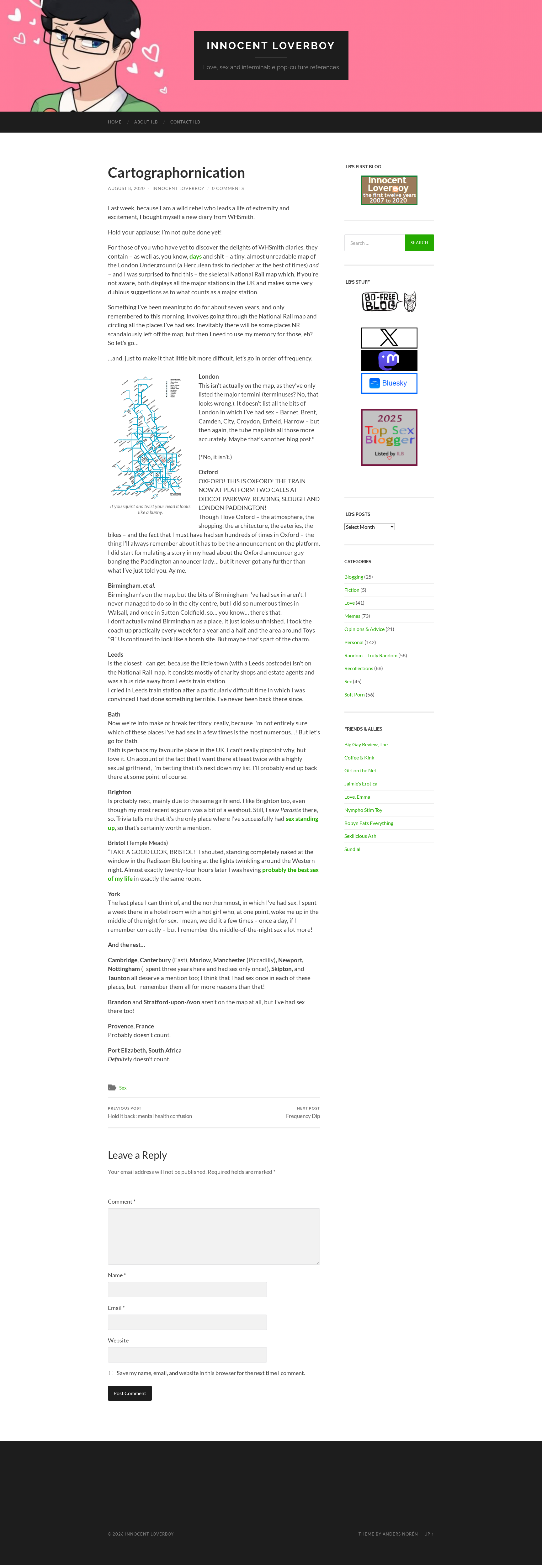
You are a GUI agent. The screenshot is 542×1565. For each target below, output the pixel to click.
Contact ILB (185, 121)
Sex (123, 1087)
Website (118, 1340)
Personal (354, 642)
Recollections (358, 668)
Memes (352, 616)
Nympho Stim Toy (363, 810)
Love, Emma (357, 797)
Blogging (353, 577)
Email (116, 1307)
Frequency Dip (303, 1112)
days (195, 256)
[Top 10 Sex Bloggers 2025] (389, 464)
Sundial (352, 849)
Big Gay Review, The (366, 744)
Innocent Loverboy (271, 45)
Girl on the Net (360, 770)
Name (117, 1275)
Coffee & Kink (359, 757)
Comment (122, 1201)
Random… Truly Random (370, 655)
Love (349, 603)
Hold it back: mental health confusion (150, 1112)
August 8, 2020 (126, 188)
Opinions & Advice (364, 629)
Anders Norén (400, 1533)
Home (115, 121)
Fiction (351, 590)
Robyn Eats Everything (368, 823)
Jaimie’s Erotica (360, 783)
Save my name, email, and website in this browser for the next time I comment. (211, 1372)
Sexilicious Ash (360, 836)
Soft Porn (354, 694)
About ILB (146, 121)
